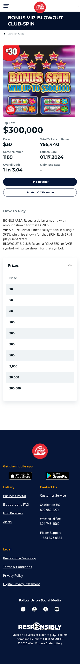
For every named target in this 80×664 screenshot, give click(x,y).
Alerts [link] (7, 522)
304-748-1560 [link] (49, 524)
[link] (16, 34)
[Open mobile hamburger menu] (6, 5)
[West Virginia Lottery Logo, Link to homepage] (40, 7)
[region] (40, 337)
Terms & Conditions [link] (17, 567)
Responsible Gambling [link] (19, 558)
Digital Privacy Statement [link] (21, 584)
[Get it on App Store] (20, 476)
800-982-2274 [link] (49, 510)
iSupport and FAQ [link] (16, 504)
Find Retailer (40, 181)
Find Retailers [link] (13, 513)
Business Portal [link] (14, 496)
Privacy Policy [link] (13, 575)
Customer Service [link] (53, 495)
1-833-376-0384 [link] (51, 538)
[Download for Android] (57, 476)
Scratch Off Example (40, 192)
